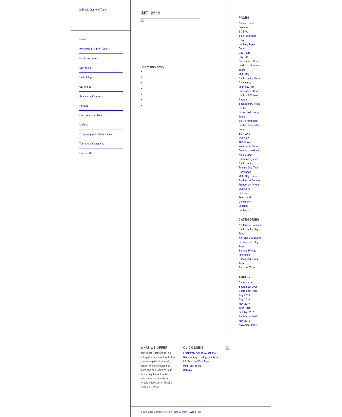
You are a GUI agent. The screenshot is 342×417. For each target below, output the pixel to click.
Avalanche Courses (250, 180)
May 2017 (244, 303)
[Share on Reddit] (145, 99)
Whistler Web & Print (191, 411)
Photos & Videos (248, 95)
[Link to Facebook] (81, 167)
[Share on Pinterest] (145, 88)
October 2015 (246, 312)
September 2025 (248, 286)
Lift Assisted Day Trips (196, 361)
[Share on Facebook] (145, 71)
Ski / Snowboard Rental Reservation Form (249, 125)
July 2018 (244, 299)
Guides (243, 193)
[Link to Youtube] (120, 167)
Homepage (245, 172)
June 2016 (245, 308)
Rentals (243, 108)
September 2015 (248, 316)
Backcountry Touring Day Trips (200, 357)
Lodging (243, 206)
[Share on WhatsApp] (145, 83)
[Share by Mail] (145, 105)
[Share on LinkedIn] (145, 94)
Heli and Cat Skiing (250, 237)
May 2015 (244, 320)
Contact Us (245, 210)
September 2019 (248, 291)
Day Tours (244, 53)
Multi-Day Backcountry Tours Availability (249, 78)
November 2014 (248, 325)
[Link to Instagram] (101, 167)
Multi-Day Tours (248, 176)
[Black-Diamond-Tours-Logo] (101, 15)
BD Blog (243, 31)
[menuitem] (101, 39)
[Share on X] (145, 77)
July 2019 (244, 295)
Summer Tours (247, 267)
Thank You (245, 142)
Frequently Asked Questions (199, 353)
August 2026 (246, 282)
